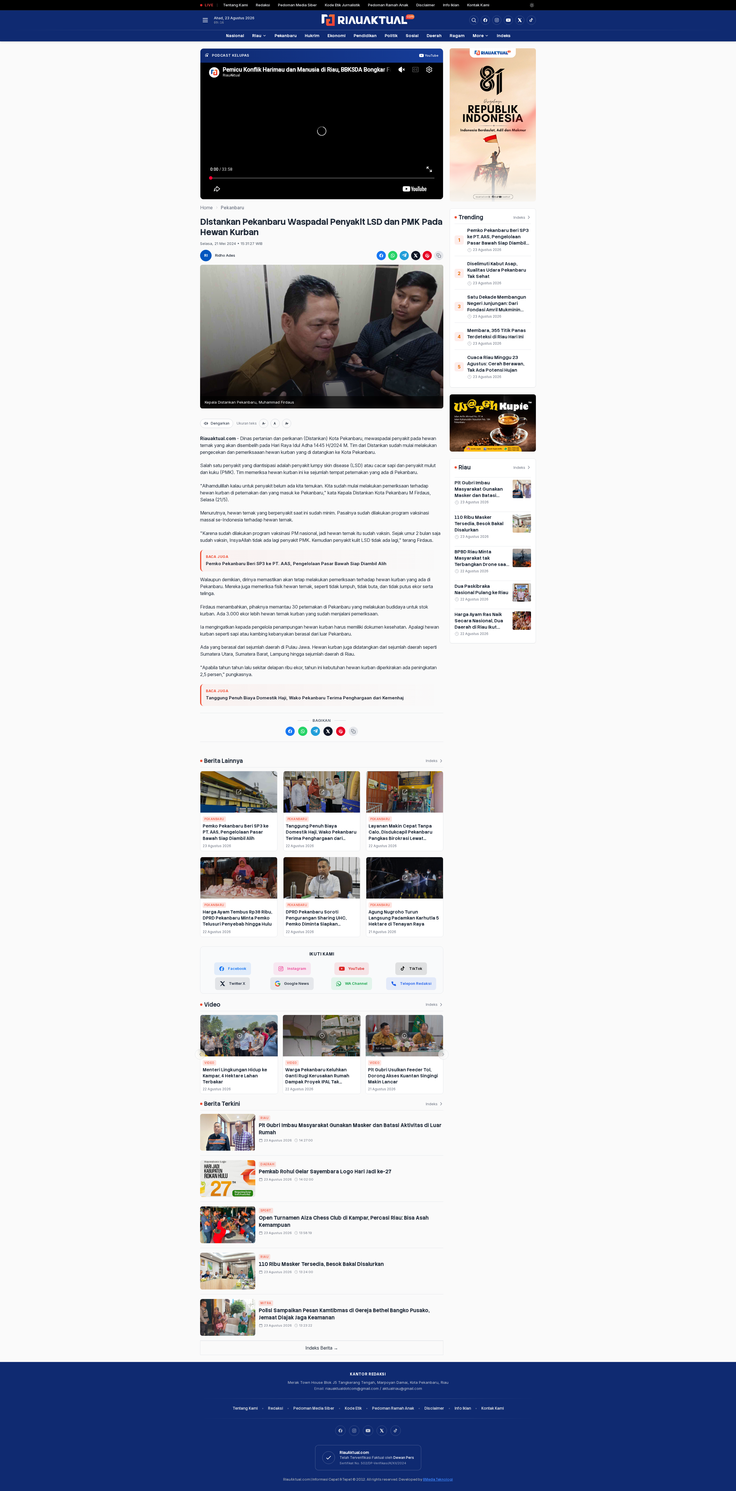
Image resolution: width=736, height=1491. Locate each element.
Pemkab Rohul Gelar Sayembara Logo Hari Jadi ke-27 (325, 1171)
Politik (391, 35)
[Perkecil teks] (263, 423)
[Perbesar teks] (286, 423)
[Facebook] (485, 20)
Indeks (503, 35)
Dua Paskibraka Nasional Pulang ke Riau (481, 589)
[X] (382, 1430)
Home (206, 207)
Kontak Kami (478, 5)
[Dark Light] (532, 5)
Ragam (457, 35)
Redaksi (263, 5)
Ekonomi (336, 35)
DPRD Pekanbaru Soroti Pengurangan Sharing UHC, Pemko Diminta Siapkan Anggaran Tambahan (316, 921)
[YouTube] (368, 1430)
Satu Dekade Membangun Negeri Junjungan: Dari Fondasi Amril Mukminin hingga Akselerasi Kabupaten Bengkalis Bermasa (496, 313)
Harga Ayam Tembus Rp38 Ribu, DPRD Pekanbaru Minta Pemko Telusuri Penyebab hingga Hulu (237, 918)
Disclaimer (425, 5)
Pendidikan (365, 35)
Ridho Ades (225, 255)
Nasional (235, 35)
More (478, 35)
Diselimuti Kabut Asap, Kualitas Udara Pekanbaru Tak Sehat (496, 270)
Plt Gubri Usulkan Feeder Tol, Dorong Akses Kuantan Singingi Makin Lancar (403, 1076)
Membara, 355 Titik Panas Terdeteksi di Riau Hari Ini (496, 333)
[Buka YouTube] (508, 20)
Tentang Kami (235, 5)
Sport (265, 1210)
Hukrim (312, 35)
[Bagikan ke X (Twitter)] (415, 255)
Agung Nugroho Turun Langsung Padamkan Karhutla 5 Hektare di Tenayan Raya (404, 918)
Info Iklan (451, 5)
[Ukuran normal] (275, 423)
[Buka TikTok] (531, 20)
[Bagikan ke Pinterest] (427, 255)
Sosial (412, 35)
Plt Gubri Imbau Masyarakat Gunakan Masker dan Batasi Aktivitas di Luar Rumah (481, 492)
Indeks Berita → (321, 1348)
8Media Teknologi (438, 1479)
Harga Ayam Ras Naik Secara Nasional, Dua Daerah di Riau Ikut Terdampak (479, 623)
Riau (256, 35)
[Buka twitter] (519, 20)
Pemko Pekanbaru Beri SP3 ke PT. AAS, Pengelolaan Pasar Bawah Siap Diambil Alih (296, 563)
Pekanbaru (286, 35)
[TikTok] (395, 1430)
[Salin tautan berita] (438, 255)
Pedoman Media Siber (297, 5)
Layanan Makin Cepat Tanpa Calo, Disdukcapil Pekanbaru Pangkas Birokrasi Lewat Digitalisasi (400, 835)
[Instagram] (354, 1430)
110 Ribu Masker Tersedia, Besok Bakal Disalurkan (321, 1264)
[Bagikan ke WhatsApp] (392, 255)
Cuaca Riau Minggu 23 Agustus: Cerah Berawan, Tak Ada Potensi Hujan (495, 363)
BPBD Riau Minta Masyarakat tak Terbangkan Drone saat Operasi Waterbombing (482, 561)
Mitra (265, 1303)
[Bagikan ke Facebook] (381, 255)
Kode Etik (353, 1408)
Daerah (434, 35)
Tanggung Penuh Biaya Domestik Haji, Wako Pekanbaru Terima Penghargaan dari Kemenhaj (305, 698)
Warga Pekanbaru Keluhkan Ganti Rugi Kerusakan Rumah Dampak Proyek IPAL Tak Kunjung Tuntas (317, 1079)
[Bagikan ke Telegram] (404, 255)
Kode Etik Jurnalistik (342, 5)
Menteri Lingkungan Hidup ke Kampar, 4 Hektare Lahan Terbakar (235, 1076)
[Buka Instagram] (496, 20)
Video (209, 1062)
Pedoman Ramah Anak (388, 5)
